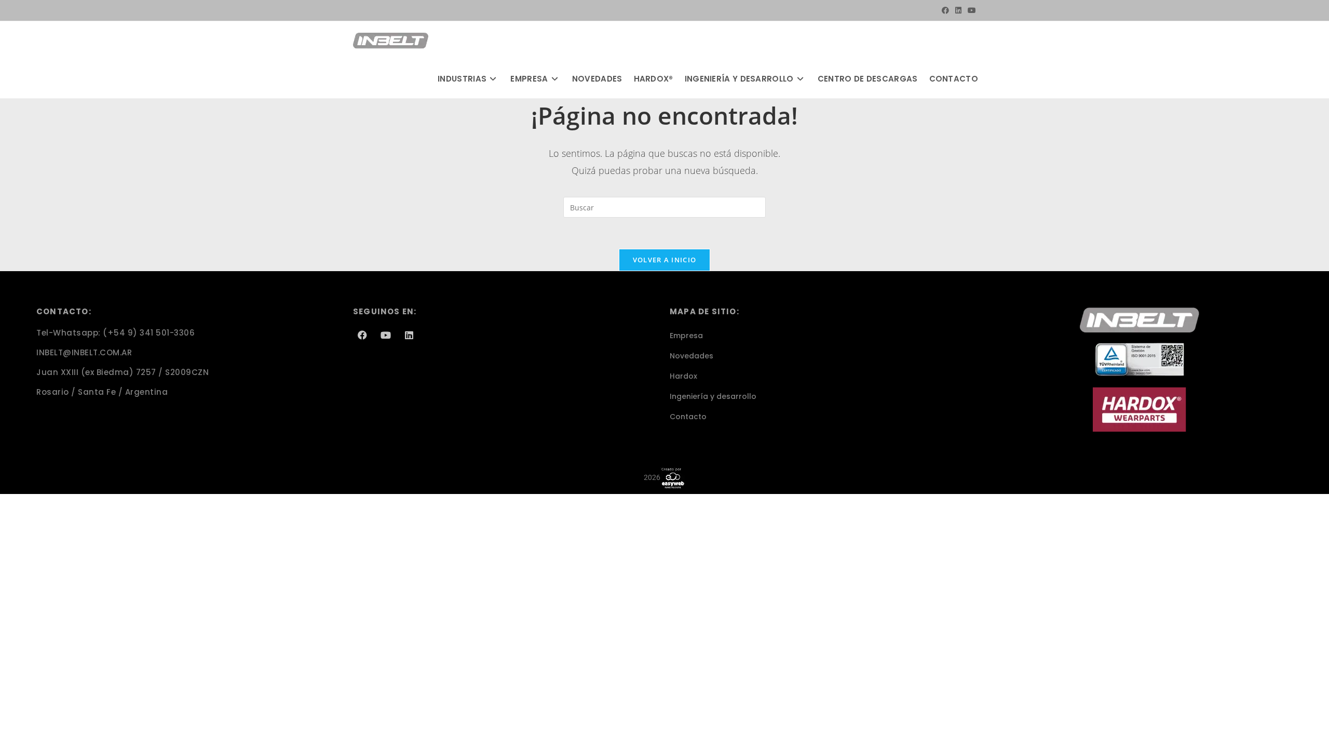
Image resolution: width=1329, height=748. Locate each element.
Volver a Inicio (665, 259)
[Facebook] (362, 335)
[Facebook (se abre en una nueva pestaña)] (945, 10)
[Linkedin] (409, 335)
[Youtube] (385, 335)
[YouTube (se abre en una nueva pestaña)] (970, 10)
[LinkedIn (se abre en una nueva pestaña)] (958, 10)
